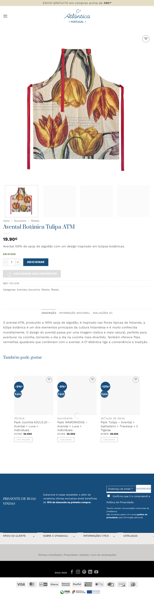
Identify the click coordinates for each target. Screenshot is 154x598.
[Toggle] (33, 537)
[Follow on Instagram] (78, 572)
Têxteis (35, 220)
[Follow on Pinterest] (84, 572)
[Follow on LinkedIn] (90, 572)
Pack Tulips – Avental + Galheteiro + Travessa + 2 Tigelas (119, 426)
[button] (5, 16)
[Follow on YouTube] (96, 572)
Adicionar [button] (66, 440)
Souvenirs (20, 220)
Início (6, 220)
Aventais (22, 289)
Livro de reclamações (103, 554)
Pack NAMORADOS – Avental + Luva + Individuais (72, 426)
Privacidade (70, 554)
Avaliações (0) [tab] (102, 313)
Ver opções (23, 440)
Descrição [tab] (49, 313)
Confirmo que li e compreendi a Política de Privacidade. (128, 499)
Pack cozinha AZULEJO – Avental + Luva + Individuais (32, 426)
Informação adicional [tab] (74, 313)
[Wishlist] (146, 39)
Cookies (84, 554)
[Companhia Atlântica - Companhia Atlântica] (77, 15)
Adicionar (36, 262)
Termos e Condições (50, 554)
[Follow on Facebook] (72, 572)
